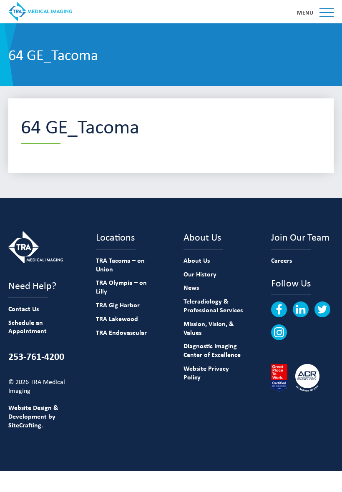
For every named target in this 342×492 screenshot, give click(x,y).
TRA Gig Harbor (118, 304)
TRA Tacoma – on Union (120, 265)
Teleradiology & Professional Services (213, 305)
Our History (200, 274)
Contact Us (23, 308)
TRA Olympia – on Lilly (121, 287)
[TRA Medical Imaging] (40, 11)
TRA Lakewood (117, 318)
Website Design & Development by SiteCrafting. (33, 416)
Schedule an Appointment (27, 327)
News (191, 287)
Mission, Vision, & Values (209, 328)
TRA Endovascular (121, 332)
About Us (197, 260)
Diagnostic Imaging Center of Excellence (212, 350)
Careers (281, 260)
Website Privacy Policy (206, 373)
